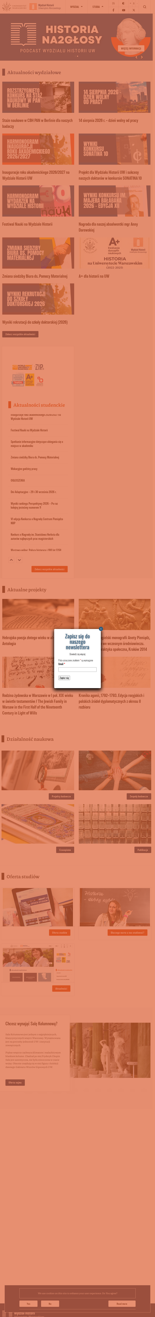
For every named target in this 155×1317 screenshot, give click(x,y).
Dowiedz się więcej (77, 654)
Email (61, 664)
